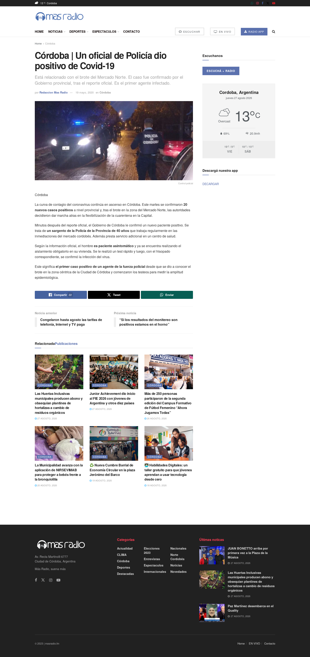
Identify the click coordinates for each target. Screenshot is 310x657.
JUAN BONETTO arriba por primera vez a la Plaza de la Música (248, 552)
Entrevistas (152, 559)
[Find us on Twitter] (267, 3)
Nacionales (178, 548)
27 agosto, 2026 (47, 418)
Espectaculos (104, 31)
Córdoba (50, 43)
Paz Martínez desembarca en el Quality (251, 608)
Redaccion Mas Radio (53, 92)
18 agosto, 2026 (156, 485)
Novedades (178, 571)
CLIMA (122, 555)
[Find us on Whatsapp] (252, 3)
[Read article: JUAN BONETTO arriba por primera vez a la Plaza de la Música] (212, 555)
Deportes (77, 31)
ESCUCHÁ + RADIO (221, 71)
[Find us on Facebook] (262, 3)
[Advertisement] (155, 505)
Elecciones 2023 (152, 550)
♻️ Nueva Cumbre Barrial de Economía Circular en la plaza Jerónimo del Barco (112, 470)
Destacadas (125, 574)
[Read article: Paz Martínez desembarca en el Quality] (212, 613)
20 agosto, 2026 (47, 485)
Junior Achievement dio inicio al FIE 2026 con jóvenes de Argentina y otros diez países (112, 398)
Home (39, 31)
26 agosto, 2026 (156, 418)
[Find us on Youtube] (273, 3)
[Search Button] (273, 31)
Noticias (55, 31)
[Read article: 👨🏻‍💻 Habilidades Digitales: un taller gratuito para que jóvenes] (168, 443)
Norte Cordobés (177, 557)
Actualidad (125, 548)
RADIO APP (256, 31)
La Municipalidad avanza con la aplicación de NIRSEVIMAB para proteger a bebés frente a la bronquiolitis (59, 472)
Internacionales (155, 571)
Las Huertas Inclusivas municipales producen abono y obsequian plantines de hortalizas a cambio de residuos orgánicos (59, 403)
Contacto (131, 31)
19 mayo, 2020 (84, 92)
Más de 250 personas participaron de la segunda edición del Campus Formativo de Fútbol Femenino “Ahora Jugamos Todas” (167, 403)
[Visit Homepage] (59, 16)
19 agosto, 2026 (102, 480)
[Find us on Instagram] (257, 3)
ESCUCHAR (191, 31)
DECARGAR (210, 184)
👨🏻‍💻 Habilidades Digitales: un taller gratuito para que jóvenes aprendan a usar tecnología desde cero (168, 472)
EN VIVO (224, 31)
